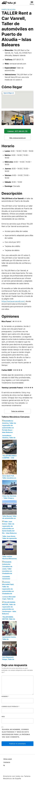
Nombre (5, 696)
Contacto (7, 762)
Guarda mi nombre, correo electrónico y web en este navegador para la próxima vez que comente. (16, 733)
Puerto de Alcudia (8, 9)
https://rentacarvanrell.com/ (13, 301)
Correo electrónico (10, 706)
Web (3, 716)
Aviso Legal (8, 759)
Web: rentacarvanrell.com (17, 138)
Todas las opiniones (17, 411)
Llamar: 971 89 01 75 (17, 131)
